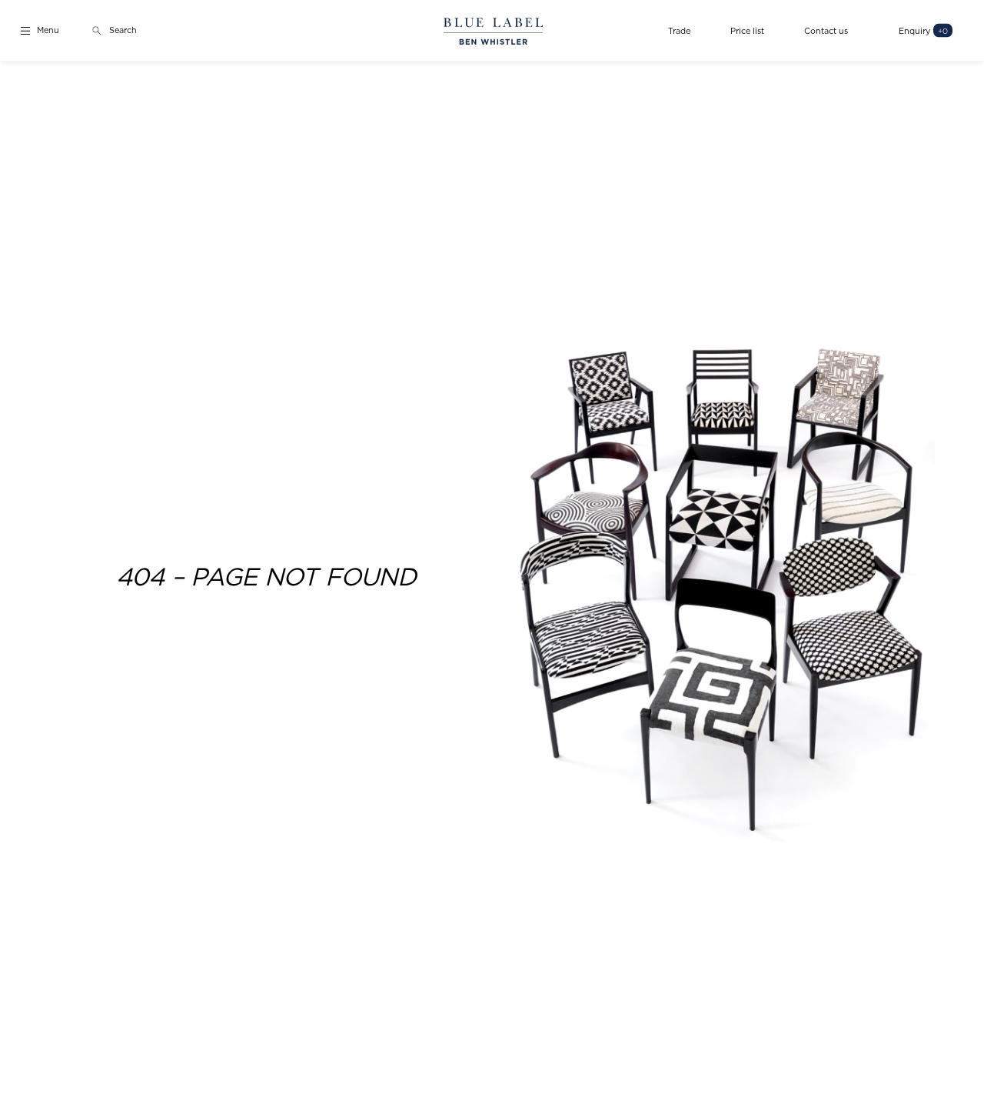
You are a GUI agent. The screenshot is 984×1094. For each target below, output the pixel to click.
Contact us (826, 30)
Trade (679, 30)
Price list (747, 30)
